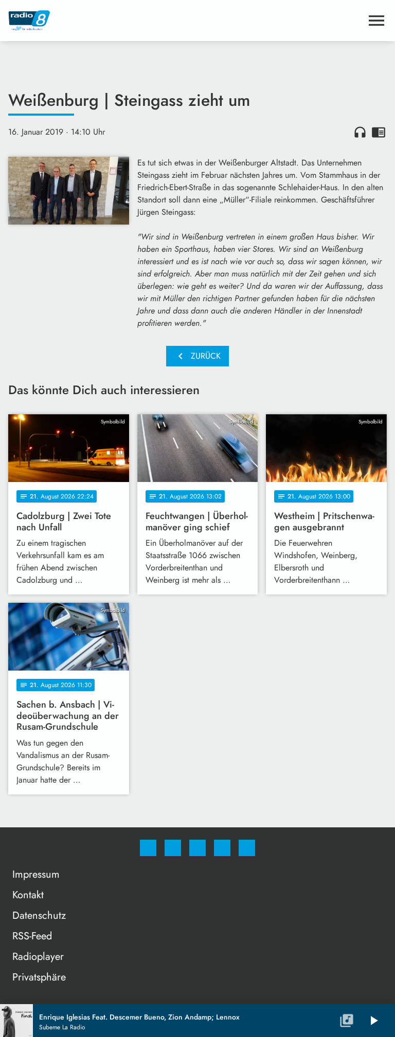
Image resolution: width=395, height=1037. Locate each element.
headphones (360, 132)
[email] (247, 848)
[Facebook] (148, 848)
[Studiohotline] (222, 848)
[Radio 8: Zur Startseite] (185, 20)
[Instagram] (173, 848)
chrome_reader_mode (378, 132)
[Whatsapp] (197, 848)
